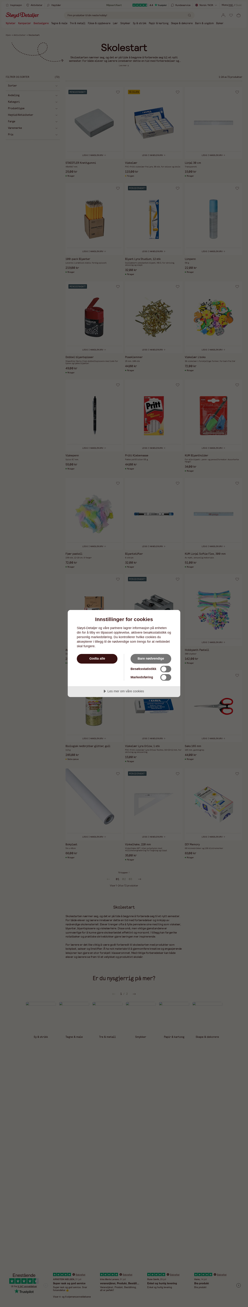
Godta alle (97, 658)
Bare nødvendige (151, 658)
